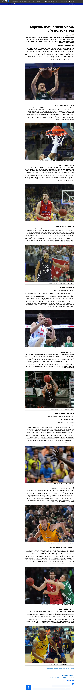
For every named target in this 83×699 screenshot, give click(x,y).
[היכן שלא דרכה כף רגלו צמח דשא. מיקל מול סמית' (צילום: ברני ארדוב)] (49, 646)
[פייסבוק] (9, 4)
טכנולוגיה (29, 1)
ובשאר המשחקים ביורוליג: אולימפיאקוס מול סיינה (61, 672)
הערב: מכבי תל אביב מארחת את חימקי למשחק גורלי (60, 669)
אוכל (42, 1)
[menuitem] (66, 1)
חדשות (66, 1)
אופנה (24, 1)
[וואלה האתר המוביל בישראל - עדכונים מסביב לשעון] (71, 1)
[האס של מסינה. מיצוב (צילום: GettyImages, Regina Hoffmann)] (49, 203)
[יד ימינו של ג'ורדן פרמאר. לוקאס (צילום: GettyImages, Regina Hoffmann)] (49, 265)
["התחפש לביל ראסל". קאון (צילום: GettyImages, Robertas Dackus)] (49, 329)
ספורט (62, 1)
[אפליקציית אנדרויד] (14, 4)
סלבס (49, 1)
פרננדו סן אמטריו (66, 677)
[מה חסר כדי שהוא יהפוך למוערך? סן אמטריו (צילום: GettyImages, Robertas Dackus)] (49, 586)
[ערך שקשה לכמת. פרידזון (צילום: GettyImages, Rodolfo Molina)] (49, 524)
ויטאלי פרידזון (56, 677)
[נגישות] (2, 1)
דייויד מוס (51, 677)
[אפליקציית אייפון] (12, 4)
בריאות (38, 1)
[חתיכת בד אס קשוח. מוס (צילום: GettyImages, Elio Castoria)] (49, 390)
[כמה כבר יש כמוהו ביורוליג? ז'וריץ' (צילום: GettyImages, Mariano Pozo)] (49, 82)
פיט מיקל (72, 677)
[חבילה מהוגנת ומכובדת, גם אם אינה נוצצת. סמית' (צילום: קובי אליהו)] (49, 465)
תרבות (53, 1)
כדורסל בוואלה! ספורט (68, 675)
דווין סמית (61, 677)
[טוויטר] (11, 4)
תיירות (34, 1)
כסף (46, 1)
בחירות (57, 1)
